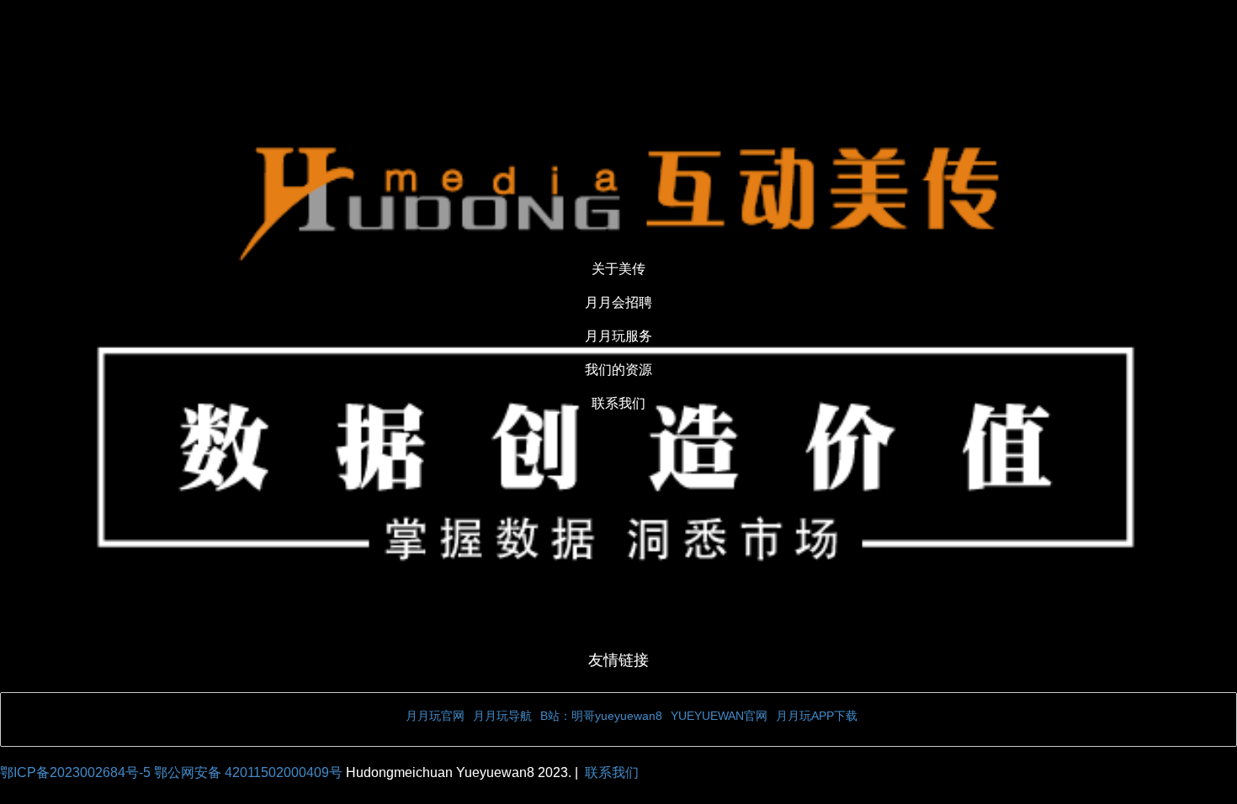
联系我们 (612, 772)
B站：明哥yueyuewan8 (601, 715)
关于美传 (618, 269)
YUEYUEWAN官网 (719, 715)
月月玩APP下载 (816, 715)
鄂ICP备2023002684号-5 (77, 772)
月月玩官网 (435, 715)
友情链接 (618, 660)
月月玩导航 (502, 715)
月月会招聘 (618, 302)
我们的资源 (618, 369)
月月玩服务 (618, 336)
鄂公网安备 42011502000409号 (250, 772)
